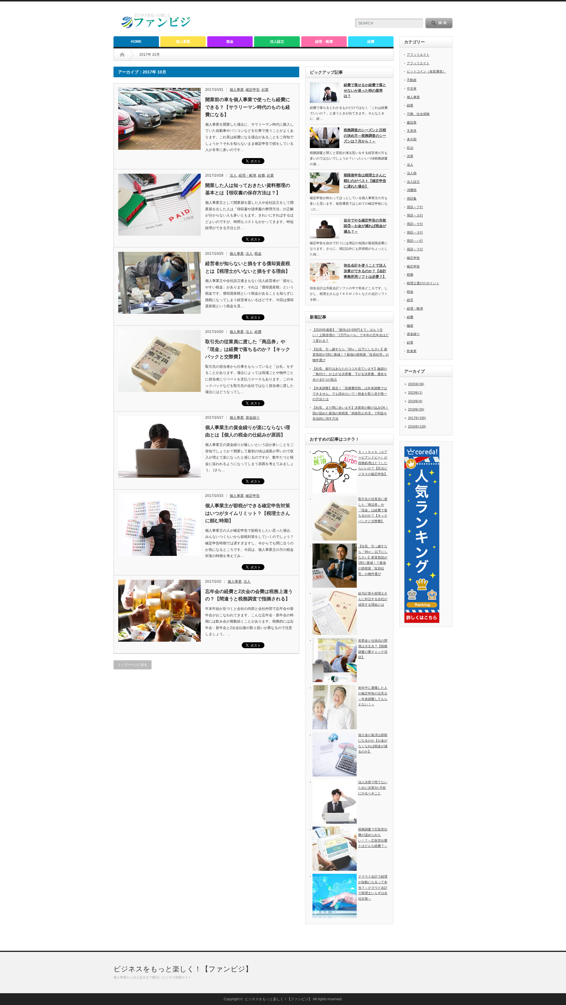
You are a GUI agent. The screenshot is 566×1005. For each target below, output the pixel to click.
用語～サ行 (415, 224)
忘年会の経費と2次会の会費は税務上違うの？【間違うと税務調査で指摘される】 (249, 595)
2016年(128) (417, 426)
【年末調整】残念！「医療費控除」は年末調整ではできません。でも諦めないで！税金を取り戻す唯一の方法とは (349, 393)
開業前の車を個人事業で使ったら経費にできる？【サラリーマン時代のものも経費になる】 (247, 107)
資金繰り (253, 418)
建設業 (412, 122)
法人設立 (277, 42)
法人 (233, 175)
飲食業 (412, 351)
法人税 (412, 173)
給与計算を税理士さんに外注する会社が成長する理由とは (372, 599)
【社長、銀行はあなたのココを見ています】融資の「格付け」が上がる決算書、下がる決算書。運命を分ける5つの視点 (349, 374)
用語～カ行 (415, 215)
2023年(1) (415, 392)
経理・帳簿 (324, 42)
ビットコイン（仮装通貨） (426, 71)
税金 (229, 42)
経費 (370, 42)
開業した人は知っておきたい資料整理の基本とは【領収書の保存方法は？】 (247, 189)
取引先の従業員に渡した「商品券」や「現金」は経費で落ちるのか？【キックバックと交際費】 (247, 349)
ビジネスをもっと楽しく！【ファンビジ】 (182, 969)
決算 (410, 156)
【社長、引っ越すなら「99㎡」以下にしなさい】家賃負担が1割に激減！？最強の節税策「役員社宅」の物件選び (350, 354)
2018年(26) (416, 409)
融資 (410, 325)
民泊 (410, 148)
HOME (136, 42)
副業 (410, 105)
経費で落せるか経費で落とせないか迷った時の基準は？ (365, 90)
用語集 (412, 198)
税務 (410, 274)
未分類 (412, 139)
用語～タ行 (415, 232)
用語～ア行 (415, 207)
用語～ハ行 (415, 240)
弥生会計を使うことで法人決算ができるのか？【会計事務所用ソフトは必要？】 (365, 270)
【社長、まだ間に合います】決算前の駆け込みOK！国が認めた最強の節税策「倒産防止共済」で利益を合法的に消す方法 (350, 413)
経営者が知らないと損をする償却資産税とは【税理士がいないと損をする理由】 (247, 267)
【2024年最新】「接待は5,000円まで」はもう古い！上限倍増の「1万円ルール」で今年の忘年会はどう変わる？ (350, 335)
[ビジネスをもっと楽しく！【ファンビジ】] (156, 27)
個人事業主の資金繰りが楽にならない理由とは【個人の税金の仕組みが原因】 (247, 431)
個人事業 (183, 42)
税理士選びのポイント (423, 283)
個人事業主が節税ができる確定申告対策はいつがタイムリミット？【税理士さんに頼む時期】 (247, 513)
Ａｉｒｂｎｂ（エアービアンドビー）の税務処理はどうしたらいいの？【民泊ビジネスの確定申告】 (372, 463)
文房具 (412, 130)
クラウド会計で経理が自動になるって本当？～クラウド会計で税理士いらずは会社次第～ (372, 887)
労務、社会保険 (418, 114)
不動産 (412, 80)
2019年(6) (415, 401)
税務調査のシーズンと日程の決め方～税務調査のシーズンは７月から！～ (365, 135)
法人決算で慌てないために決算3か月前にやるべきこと (372, 787)
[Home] (127, 54)
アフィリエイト (418, 54)
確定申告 (253, 90)
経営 (410, 300)
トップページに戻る (132, 664)
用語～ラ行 (415, 249)
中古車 (412, 88)
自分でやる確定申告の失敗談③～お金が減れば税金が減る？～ (365, 225)
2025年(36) (416, 384)
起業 (265, 90)
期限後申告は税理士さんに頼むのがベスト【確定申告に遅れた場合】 (365, 180)
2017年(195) (417, 418)
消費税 (412, 190)
